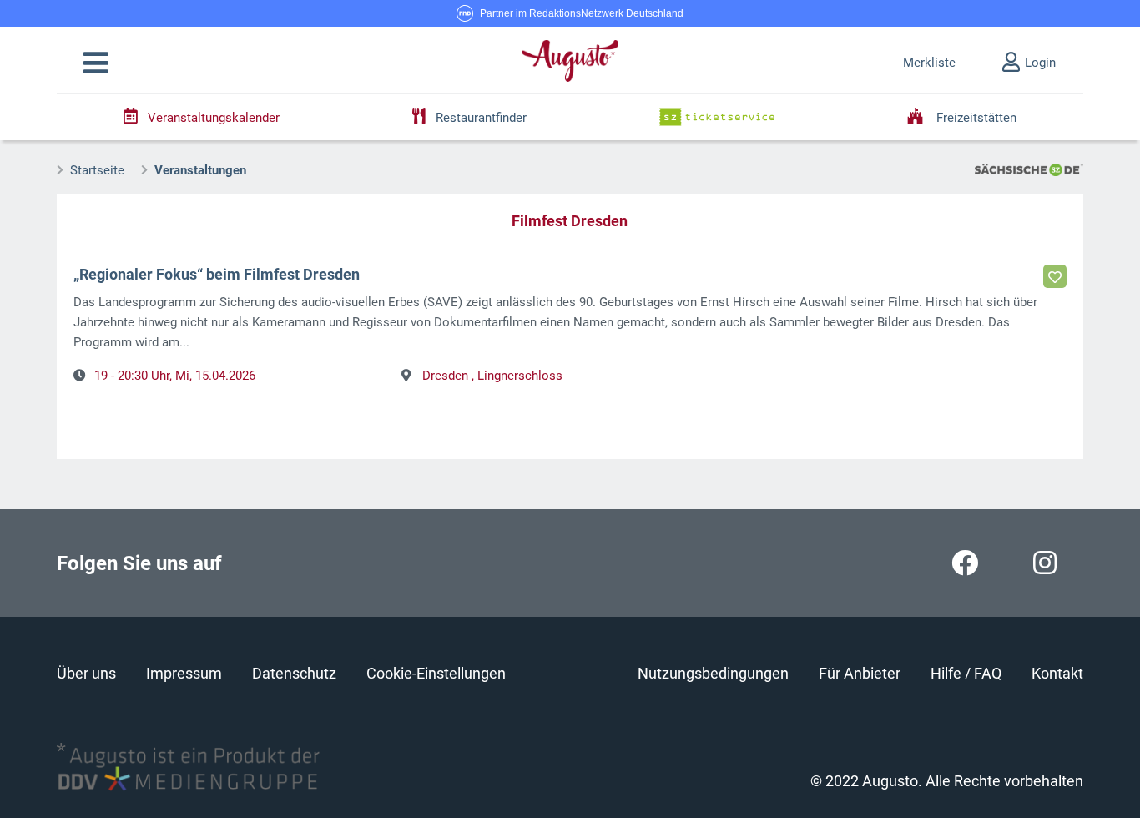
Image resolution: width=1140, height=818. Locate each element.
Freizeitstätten (974, 117)
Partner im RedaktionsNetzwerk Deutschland (581, 13)
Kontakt (1057, 673)
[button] (95, 63)
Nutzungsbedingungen (713, 673)
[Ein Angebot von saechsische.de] (1029, 169)
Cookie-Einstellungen (436, 673)
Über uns (86, 673)
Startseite (97, 170)
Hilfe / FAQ (966, 673)
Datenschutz (294, 673)
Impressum (184, 673)
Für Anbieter (859, 673)
